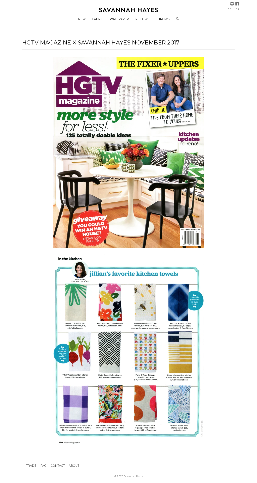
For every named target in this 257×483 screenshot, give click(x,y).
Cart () (233, 8)
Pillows (142, 19)
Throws (163, 19)
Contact (58, 466)
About (74, 466)
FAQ (43, 466)
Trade (31, 466)
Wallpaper (119, 19)
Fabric (97, 19)
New (82, 19)
